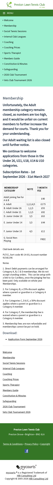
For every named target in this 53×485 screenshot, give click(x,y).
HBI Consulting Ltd (26, 475)
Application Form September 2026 (25, 339)
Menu (8, 13)
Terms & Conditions (13, 444)
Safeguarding (11, 69)
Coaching (8, 42)
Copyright (45, 444)
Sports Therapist (12, 52)
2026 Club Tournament (15, 74)
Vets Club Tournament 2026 (18, 80)
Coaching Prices (12, 47)
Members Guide (12, 58)
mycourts (10, 472)
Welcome (8, 20)
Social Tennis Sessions (15, 31)
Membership (10, 25)
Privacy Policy (31, 444)
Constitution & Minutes (15, 63)
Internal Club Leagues (15, 36)
